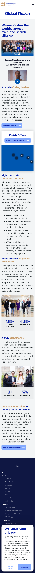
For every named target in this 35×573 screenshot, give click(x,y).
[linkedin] (17, 466)
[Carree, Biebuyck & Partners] (16, 4)
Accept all (24, 567)
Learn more (23, 559)
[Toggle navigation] (33, 4)
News (6, 495)
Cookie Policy (9, 501)
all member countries (18, 140)
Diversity (8, 488)
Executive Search (10, 507)
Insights (7, 491)
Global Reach (9, 482)
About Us (8, 479)
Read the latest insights (12, 447)
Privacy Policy (9, 498)
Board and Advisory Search (13, 510)
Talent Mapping (10, 517)
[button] (31, 162)
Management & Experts (13, 514)
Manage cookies (10, 567)
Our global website (10, 125)
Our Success (8, 485)
